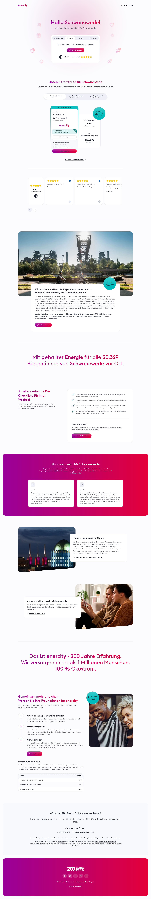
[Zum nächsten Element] (35, 210)
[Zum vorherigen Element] (30, 210)
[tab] (58, 38)
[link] (127, 5)
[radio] (55, 97)
